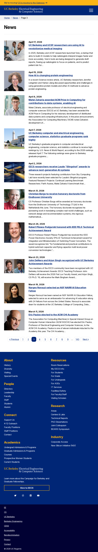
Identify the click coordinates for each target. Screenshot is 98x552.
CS (5, 512)
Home (7, 18)
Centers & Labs (58, 414)
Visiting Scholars (58, 398)
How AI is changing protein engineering (51, 75)
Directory (8, 389)
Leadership (9, 392)
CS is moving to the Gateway (31, 3)
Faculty (7, 396)
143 (77, 339)
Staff (6, 400)
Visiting (7, 372)
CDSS (6, 526)
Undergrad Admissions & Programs (20, 447)
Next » (86, 339)
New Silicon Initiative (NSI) (63, 445)
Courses (8, 454)
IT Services (56, 387)
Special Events (11, 376)
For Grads (55, 376)
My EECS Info (57, 369)
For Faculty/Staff (59, 394)
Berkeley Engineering (13, 521)
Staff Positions (11, 431)
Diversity (8, 369)
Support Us (9, 420)
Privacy (7, 540)
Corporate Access (59, 442)
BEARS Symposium (60, 429)
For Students (57, 372)
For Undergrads (58, 379)
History (7, 365)
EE (5, 507)
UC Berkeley (9, 517)
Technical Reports (59, 418)
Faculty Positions (12, 427)
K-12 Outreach (10, 423)
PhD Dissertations (59, 422)
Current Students (12, 462)
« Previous (15, 339)
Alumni (7, 407)
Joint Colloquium (58, 425)
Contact (7, 434)
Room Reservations (60, 365)
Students (8, 403)
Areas (54, 411)
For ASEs (55, 383)
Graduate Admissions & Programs (19, 451)
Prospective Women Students (18, 458)
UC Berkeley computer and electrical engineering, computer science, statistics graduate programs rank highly (58, 136)
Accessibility (9, 530)
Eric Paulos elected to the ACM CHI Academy (53, 314)
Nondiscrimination (11, 535)
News (15, 18)
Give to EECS (26, 488)
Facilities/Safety (58, 391)
